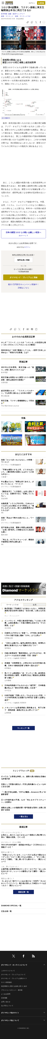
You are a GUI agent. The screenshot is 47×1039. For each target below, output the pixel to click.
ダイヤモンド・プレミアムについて (13, 974)
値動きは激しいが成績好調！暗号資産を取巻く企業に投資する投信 (23, 808)
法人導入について (7, 1005)
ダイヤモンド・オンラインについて (14, 965)
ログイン (32, 3)
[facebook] (23, 956)
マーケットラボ (12, 604)
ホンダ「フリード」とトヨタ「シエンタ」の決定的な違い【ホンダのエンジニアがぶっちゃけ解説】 (23, 343)
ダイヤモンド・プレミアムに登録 (24, 277)
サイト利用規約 (6, 982)
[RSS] (33, 956)
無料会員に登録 (23, 260)
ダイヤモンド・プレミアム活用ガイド (14, 978)
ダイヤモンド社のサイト (10, 1012)
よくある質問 (5, 994)
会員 (34, 604)
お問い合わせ (5, 1002)
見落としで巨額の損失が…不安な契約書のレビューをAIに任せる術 (23, 785)
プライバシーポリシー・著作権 (11, 990)
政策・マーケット (7, 16)
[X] (13, 956)
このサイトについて (8, 970)
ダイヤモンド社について (10, 1020)
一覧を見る (23, 816)
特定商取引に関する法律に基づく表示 (14, 986)
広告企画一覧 (6, 911)
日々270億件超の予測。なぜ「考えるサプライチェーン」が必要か (23, 800)
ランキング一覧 (23, 728)
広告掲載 (4, 998)
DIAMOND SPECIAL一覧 (11, 905)
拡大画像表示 (6, 118)
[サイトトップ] (9, 2)
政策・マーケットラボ (22, 16)
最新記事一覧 (23, 892)
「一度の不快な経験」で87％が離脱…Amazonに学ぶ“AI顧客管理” (23, 793)
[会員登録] (41, 3)
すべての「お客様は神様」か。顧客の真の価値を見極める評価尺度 (23, 777)
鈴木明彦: (13, 14)
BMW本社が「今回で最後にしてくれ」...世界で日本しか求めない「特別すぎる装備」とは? (23, 351)
